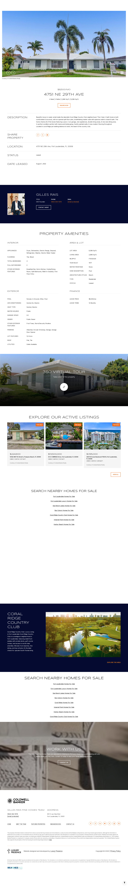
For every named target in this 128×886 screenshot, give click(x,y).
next (13, 73)
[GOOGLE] (119, 823)
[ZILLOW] (114, 823)
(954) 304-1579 (56, 202)
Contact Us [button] (64, 762)
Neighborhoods (55, 824)
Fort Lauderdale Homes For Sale (64, 496)
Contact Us (70, 824)
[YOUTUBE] (104, 823)
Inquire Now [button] (64, 105)
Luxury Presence (56, 851)
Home (9, 824)
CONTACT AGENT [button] (43, 207)
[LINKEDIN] (100, 823)
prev (8, 73)
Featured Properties (38, 824)
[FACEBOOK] (90, 823)
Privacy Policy (115, 851)
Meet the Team (21, 824)
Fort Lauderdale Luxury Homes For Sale (64, 501)
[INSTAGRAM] (95, 823)
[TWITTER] (109, 823)
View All (116, 474)
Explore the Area (114, 662)
